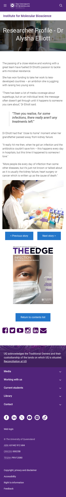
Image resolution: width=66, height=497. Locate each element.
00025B (17, 451)
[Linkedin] (14, 418)
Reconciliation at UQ (15, 361)
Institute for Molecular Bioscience (27, 16)
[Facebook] (6, 418)
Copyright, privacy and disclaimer (20, 470)
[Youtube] (29, 418)
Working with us (13, 379)
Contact (8, 404)
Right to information (14, 482)
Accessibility (10, 476)
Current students (13, 387)
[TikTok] (44, 418)
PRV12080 (17, 457)
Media (7, 371)
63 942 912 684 (17, 445)
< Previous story (19, 235)
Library (8, 395)
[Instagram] (37, 418)
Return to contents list (33, 317)
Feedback (8, 488)
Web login (8, 429)
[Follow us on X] (21, 418)
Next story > (49, 235)
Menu (5, 6)
